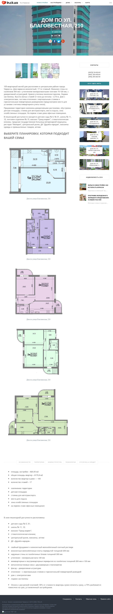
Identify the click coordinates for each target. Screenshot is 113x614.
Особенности (25, 462)
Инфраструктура (55, 462)
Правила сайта (105, 599)
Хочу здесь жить (94, 83)
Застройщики (55, 2)
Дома (68, 2)
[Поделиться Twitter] (58, 41)
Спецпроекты (67, 599)
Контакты (79, 599)
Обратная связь (91, 599)
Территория (39, 462)
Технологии (71, 462)
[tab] (25, 462)
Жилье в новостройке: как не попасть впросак (98, 186)
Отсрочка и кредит (87, 462)
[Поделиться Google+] (63, 41)
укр (110, 2)
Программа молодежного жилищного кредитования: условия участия (98, 198)
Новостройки (42, 2)
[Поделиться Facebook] (54, 41)
